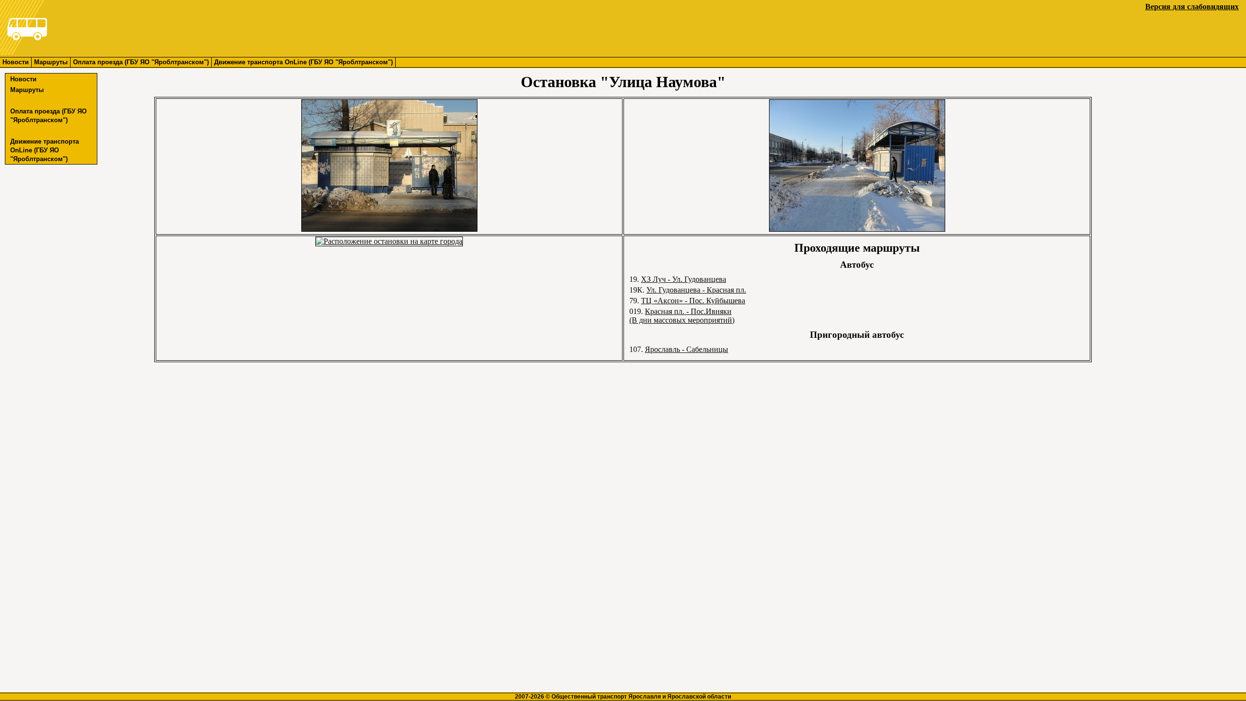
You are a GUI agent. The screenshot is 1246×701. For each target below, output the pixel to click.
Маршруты (51, 62)
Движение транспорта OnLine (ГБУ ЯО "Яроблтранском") (303, 62)
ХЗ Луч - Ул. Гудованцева (683, 279)
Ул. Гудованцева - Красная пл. (696, 290)
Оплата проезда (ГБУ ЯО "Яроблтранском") (141, 62)
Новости (15, 62)
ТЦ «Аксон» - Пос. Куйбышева (693, 300)
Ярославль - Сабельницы (686, 349)
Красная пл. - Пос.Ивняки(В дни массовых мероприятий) (681, 315)
